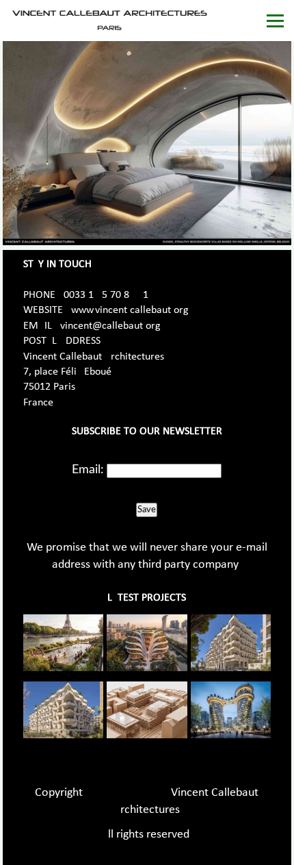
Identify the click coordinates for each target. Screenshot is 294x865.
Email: (88, 470)
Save (146, 509)
